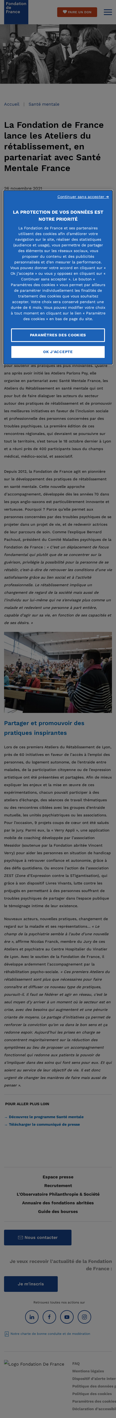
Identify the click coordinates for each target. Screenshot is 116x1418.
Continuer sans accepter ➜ (83, 197)
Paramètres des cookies (58, 335)
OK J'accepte (58, 352)
